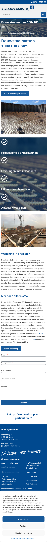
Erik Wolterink (31, 484)
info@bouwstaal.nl (33, 463)
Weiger (23, 526)
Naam (4, 355)
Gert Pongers (31, 480)
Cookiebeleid (16, 538)
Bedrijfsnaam (6, 363)
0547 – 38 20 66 (11, 439)
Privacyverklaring (28, 538)
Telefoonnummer (8, 379)
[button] (43, 8)
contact (33, 339)
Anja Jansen (31, 472)
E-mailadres (6, 371)
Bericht (4, 386)
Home (3, 33)
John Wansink (31, 476)
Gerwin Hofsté (31, 468)
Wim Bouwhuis (32, 466)
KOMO (41, 334)
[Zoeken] (43, 14)
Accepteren (23, 519)
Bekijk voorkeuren (23, 533)
